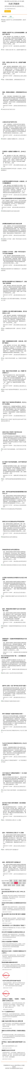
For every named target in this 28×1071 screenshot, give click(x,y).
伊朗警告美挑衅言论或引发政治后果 (12, 223)
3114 (13, 885)
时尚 (13, 1)
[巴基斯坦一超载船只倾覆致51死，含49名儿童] (12, 138)
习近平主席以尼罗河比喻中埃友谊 (11, 980)
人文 (18, 1)
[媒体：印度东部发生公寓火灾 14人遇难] (11, 820)
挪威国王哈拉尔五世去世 (8, 1050)
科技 (15, 6)
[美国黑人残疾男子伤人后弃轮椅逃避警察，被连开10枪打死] (14, 20)
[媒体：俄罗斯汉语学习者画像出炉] (9, 849)
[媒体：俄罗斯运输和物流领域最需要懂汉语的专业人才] (14, 479)
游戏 (18, 6)
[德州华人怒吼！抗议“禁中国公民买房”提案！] (12, 673)
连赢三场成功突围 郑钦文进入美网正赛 (12, 1021)
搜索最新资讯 (7, 11)
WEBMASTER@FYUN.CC (17, 1068)
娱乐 (8, 6)
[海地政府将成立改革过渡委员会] (9, 537)
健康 (23, 1)
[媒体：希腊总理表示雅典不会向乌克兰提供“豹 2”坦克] (14, 597)
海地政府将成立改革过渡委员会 (11, 549)
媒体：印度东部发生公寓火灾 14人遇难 (13, 833)
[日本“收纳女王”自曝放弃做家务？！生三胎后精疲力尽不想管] (14, 761)
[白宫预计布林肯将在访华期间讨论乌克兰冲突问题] (13, 565)
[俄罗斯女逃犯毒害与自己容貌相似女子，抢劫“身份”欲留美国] (14, 269)
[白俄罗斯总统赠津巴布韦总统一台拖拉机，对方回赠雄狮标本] (14, 169)
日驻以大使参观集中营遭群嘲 (10, 941)
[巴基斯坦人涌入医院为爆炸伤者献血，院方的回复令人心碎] (14, 299)
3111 (24, 883)
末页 (23, 885)
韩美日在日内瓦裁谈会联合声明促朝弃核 (13, 521)
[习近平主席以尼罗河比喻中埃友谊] (6, 975)
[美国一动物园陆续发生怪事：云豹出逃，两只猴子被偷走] (14, 329)
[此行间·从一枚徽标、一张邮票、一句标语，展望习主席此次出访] (6, 993)
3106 (4, 883)
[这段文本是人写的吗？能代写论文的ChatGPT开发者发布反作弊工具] (14, 420)
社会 (11, 1)
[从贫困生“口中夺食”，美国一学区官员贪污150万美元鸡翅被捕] (14, 239)
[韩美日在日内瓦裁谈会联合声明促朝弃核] (11, 509)
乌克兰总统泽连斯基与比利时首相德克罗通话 (13, 198)
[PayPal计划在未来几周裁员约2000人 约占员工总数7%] (14, 731)
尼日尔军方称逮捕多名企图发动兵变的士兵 (13, 932)
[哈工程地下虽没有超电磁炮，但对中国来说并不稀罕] (14, 450)
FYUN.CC (12, 1065)
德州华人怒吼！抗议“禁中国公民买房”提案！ (14, 686)
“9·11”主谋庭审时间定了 (8, 1011)
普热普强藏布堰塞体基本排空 (10, 962)
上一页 (15, 880)
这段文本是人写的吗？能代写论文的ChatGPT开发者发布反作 (12, 433)
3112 (5, 885)
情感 (15, 1)
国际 (8, 1)
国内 (6, 1)
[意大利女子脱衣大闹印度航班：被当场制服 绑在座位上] (14, 791)
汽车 (20, 1)
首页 (11, 880)
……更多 (13, 44)
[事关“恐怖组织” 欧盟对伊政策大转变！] (10, 701)
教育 (20, 6)
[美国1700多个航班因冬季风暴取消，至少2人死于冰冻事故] (14, 390)
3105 (24, 880)
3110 (20, 883)
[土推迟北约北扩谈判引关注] (8, 109)
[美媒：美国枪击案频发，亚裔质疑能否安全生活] (13, 79)
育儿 (23, 6)
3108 (12, 883)
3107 (8, 883)
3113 (9, 885)
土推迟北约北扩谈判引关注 (9, 122)
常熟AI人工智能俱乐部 (18, 1066)
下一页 (18, 885)
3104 (20, 880)
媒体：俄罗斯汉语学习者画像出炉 (11, 862)
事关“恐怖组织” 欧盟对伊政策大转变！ (13, 714)
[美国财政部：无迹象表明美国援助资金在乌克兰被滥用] (14, 626)
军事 (13, 6)
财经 (11, 6)
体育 (6, 6)
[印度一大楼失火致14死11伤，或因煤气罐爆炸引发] (13, 49)
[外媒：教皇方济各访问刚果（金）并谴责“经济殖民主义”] (14, 359)
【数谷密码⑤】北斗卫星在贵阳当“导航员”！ (14, 925)
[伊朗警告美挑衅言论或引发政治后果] (10, 211)
